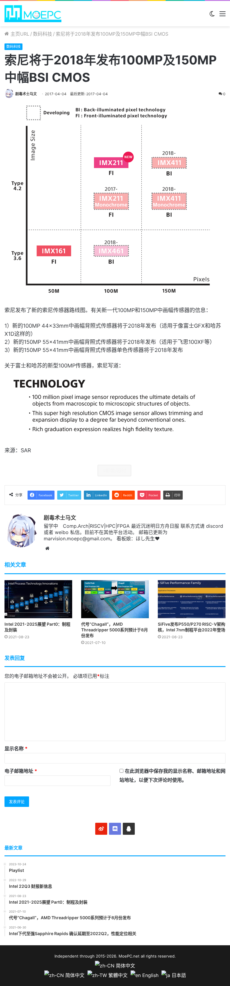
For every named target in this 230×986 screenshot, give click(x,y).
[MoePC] (32, 13)
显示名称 (16, 748)
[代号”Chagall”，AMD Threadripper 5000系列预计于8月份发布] (115, 599)
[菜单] (223, 15)
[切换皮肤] (212, 15)
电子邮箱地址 (20, 771)
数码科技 (42, 34)
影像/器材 (115, 471)
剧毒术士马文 (26, 94)
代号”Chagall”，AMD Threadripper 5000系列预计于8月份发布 (114, 629)
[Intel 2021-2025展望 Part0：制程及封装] (38, 599)
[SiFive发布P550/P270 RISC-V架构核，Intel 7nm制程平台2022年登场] (192, 599)
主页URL (19, 34)
